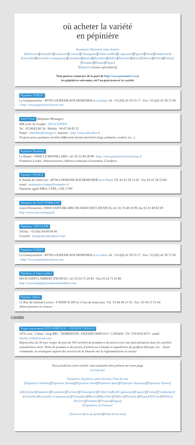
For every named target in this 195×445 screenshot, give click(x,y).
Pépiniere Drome (63, 383)
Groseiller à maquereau (51, 58)
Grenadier (74, 58)
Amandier (46, 54)
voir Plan (105, 180)
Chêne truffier (107, 54)
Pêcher (158, 58)
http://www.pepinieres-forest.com (42, 104)
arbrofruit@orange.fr (42, 133)
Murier (87, 58)
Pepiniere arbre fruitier (104, 49)
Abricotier (31, 54)
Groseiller (28, 58)
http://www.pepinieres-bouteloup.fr (118, 156)
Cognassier (125, 54)
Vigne (110, 62)
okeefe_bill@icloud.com (35, 338)
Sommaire (82, 49)
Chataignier (88, 54)
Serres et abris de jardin (86, 414)
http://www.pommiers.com (121, 76)
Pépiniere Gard (86, 383)
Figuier (138, 54)
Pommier (87, 62)
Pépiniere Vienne (159, 383)
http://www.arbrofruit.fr (85, 133)
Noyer (136, 58)
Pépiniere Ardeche (37, 383)
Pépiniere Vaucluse (132, 383)
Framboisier (162, 54)
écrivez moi (97, 370)
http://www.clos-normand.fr (36, 212)
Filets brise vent (114, 414)
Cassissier (61, 54)
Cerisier (74, 54)
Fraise (149, 54)
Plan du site (120, 379)
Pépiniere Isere (108, 383)
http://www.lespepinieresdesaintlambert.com (47, 283)
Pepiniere (85, 67)
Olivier (147, 58)
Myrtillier (99, 58)
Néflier (112, 58)
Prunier (99, 62)
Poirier (168, 58)
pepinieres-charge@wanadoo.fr (49, 184)
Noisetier (124, 58)
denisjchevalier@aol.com (48, 236)
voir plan (100, 100)
